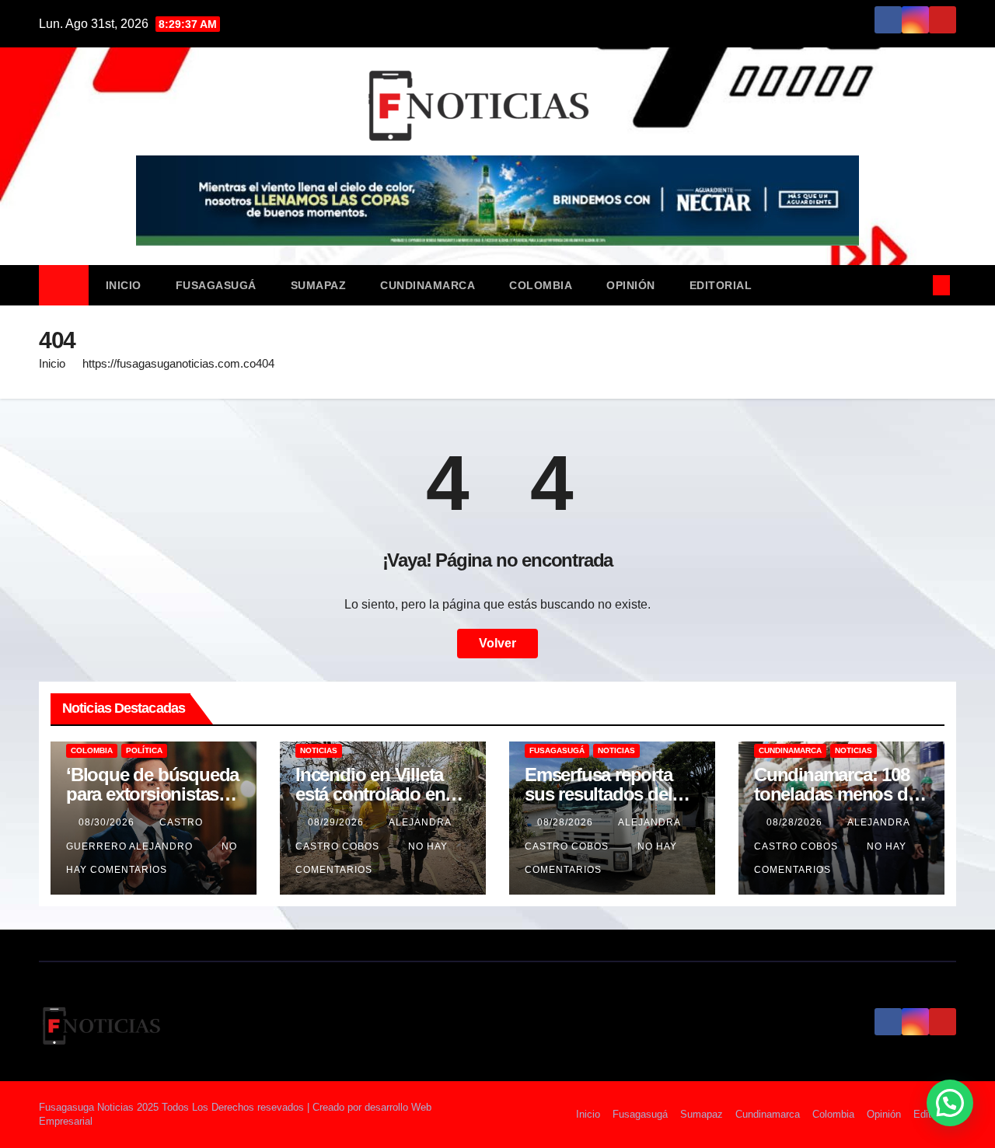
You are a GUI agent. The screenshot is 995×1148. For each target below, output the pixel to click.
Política (144, 750)
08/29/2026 (337, 822)
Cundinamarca (427, 285)
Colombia (540, 285)
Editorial (721, 285)
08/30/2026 (108, 822)
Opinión (630, 285)
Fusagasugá (216, 285)
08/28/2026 (566, 822)
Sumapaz (319, 285)
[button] (915, 284)
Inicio (123, 285)
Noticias (318, 750)
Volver (497, 643)
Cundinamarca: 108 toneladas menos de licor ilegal (835, 794)
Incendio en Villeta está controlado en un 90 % (370, 794)
